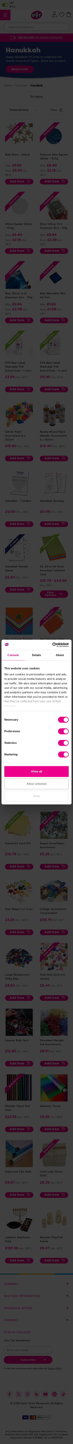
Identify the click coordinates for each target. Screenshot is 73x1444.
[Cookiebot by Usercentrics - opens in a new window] (52, 644)
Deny (36, 795)
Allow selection (37, 783)
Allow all (36, 771)
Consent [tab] (13, 655)
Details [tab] (36, 655)
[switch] (63, 731)
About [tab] (60, 655)
